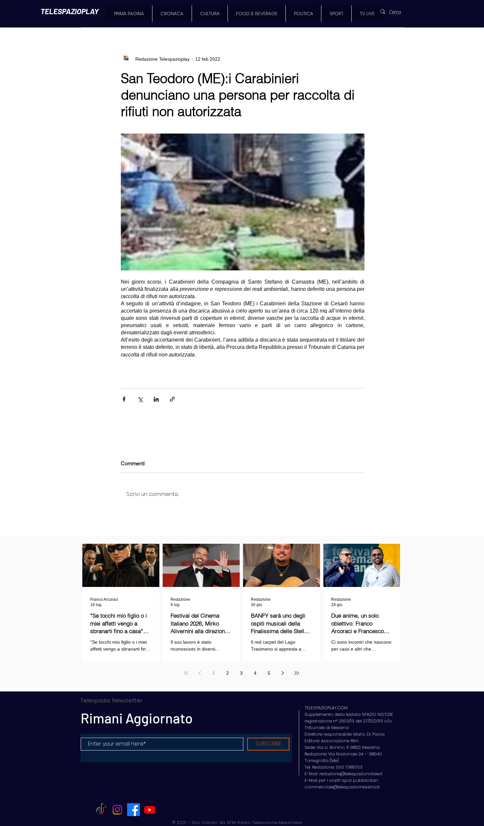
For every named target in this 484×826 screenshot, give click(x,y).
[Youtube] (149, 809)
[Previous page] (200, 673)
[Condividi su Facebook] (124, 399)
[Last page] (297, 673)
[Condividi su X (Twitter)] (140, 399)
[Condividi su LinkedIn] (156, 399)
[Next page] (283, 673)
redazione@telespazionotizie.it (350, 774)
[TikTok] (101, 809)
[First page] (186, 673)
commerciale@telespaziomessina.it (342, 787)
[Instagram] (117, 809)
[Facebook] (133, 809)
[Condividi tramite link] (172, 399)
